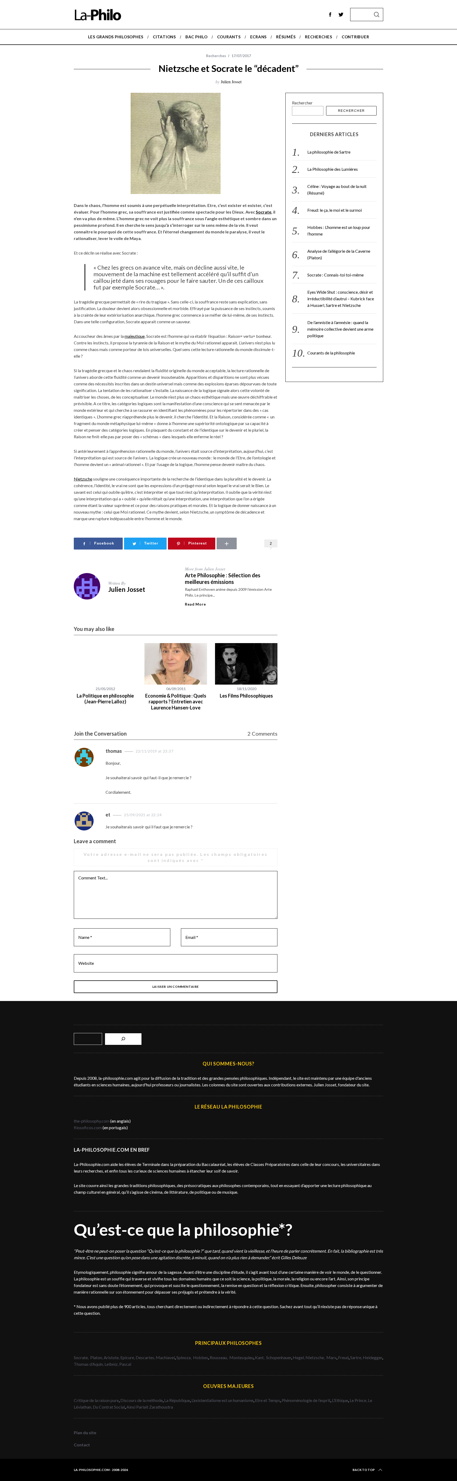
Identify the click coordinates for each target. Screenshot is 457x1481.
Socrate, (82, 1357)
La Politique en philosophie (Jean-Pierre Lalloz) (105, 699)
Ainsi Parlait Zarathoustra (149, 1406)
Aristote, (112, 1357)
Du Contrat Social (109, 1406)
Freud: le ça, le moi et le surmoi (334, 210)
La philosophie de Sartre (328, 151)
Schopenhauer (278, 1357)
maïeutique (135, 336)
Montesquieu (241, 1357)
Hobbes (200, 1357)
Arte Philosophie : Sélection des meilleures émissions (222, 578)
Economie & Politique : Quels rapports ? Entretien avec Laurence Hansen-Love (175, 701)
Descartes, (146, 1357)
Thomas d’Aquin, (89, 1364)
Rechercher (302, 102)
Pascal (125, 1364)
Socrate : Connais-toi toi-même (335, 274)
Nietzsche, (315, 1357)
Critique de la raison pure (96, 1400)
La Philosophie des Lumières (332, 169)
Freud (343, 1357)
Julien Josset (231, 81)
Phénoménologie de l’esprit (306, 1400)
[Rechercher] (123, 1039)
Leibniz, (111, 1364)
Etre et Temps (267, 1400)
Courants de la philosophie (331, 352)
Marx (331, 1357)
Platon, (97, 1357)
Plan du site (85, 1432)
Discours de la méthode (141, 1400)
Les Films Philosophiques (246, 696)
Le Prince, (359, 1400)
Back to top (364, 1470)
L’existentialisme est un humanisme (222, 1400)
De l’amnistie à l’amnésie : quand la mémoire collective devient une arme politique (340, 329)
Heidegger (372, 1357)
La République (177, 1400)
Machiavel (165, 1357)
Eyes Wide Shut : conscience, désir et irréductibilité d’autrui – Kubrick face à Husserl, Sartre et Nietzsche (340, 298)
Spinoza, (184, 1357)
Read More (195, 604)
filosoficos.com (88, 1127)
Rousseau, (219, 1357)
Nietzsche (83, 478)
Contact (82, 1444)
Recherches (216, 55)
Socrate (263, 211)
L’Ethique (340, 1400)
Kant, (260, 1357)
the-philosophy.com (91, 1120)
